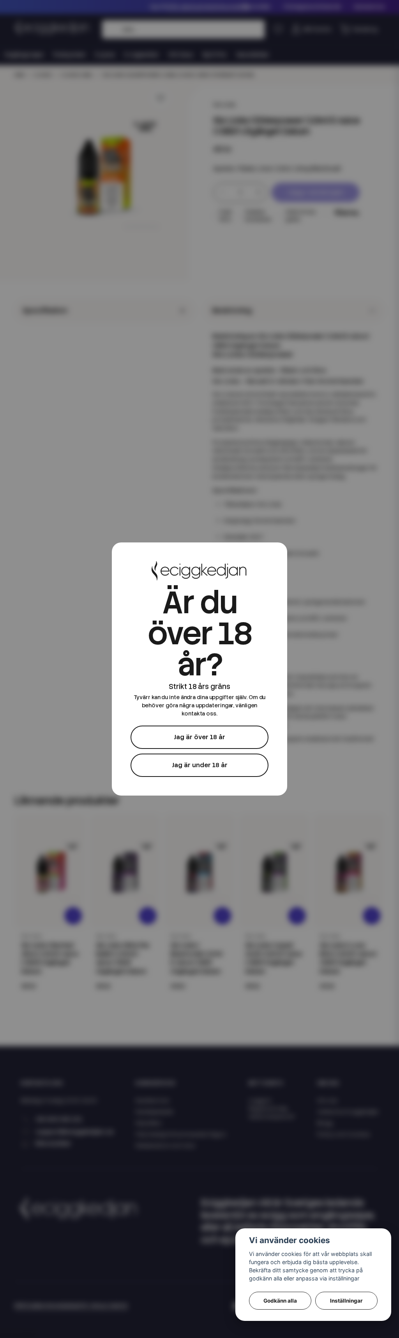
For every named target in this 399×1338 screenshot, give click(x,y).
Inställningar (346, 1301)
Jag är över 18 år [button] (199, 737)
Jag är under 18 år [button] (200, 765)
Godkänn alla (280, 1301)
